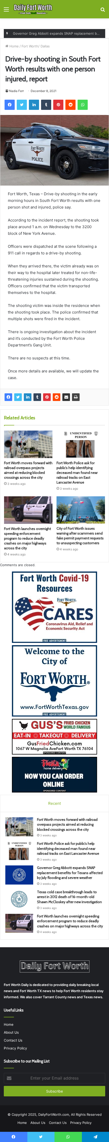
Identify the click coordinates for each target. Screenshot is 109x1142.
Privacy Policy (15, 1048)
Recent (54, 803)
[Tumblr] (37, 397)
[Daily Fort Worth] (33, 9)
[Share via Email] (66, 397)
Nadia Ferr (16, 91)
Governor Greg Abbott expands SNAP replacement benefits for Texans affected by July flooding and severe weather (70, 872)
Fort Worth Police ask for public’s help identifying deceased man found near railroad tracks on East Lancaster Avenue (77, 473)
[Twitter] (18, 397)
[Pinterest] (47, 397)
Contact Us (13, 1040)
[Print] (76, 397)
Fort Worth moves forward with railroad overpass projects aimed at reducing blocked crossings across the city (28, 470)
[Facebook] (8, 397)
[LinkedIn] (27, 397)
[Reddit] (56, 397)
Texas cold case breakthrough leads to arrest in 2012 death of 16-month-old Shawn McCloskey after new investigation (69, 897)
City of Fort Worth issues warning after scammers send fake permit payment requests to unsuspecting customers (80, 535)
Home (13, 46)
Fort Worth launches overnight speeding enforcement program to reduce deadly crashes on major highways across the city (27, 538)
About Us (11, 1032)
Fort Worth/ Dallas (36, 46)
